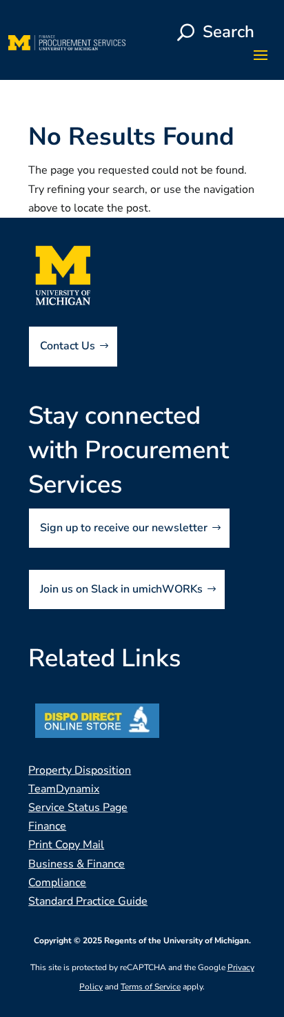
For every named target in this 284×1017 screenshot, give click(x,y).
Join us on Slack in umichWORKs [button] (121, 589)
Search (228, 32)
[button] (261, 54)
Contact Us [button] (67, 345)
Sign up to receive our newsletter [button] (123, 527)
